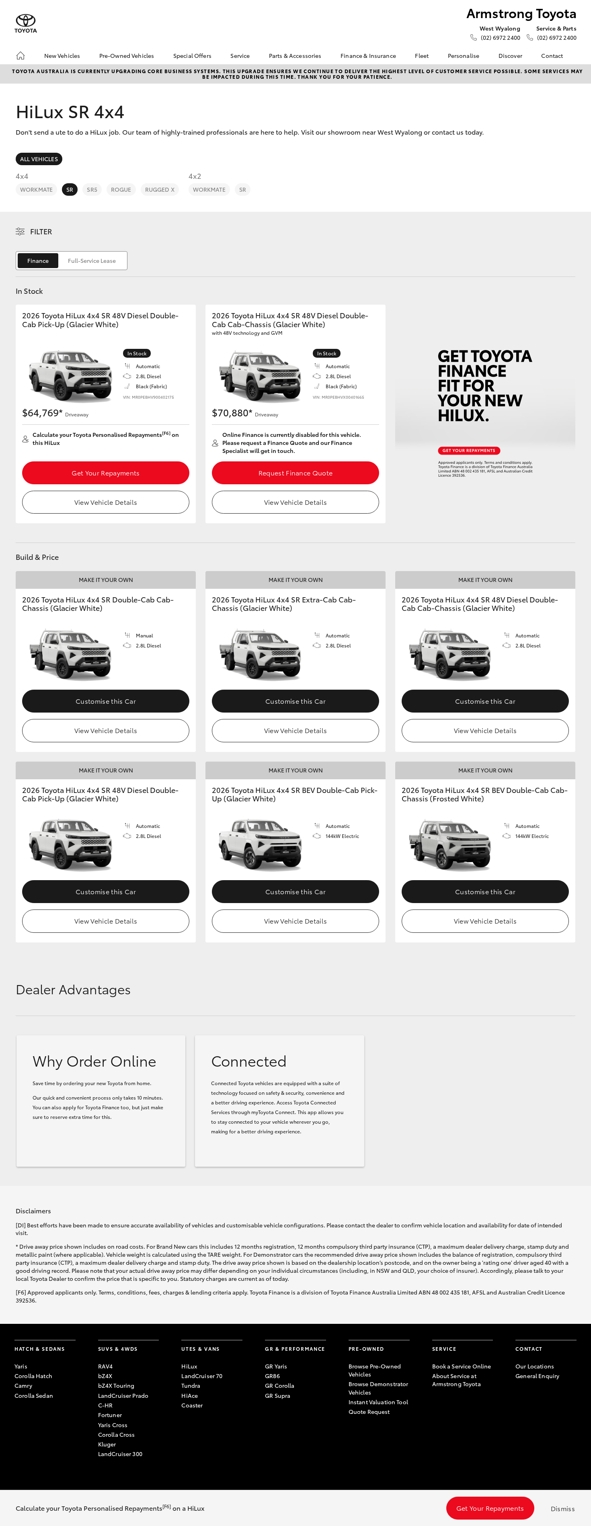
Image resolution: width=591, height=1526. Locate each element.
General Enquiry (537, 1376)
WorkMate (36, 189)
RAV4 (105, 1366)
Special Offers (192, 55)
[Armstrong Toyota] (25, 23)
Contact (552, 55)
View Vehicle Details (105, 501)
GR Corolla (279, 1385)
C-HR (105, 1405)
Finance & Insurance (368, 55)
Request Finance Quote (296, 472)
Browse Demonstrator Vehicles (378, 1388)
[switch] (71, 260)
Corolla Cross (116, 1434)
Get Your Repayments (106, 472)
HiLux (189, 1366)
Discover (510, 55)
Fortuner (110, 1415)
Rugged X (159, 189)
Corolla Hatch (33, 1376)
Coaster (192, 1405)
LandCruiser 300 (120, 1454)
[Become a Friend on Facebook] (520, 1400)
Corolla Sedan (33, 1395)
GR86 (272, 1376)
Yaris (20, 1366)
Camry (23, 1385)
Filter (41, 231)
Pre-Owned (366, 1348)
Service (240, 55)
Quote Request (369, 1411)
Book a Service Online (461, 1366)
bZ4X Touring (116, 1385)
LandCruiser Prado (123, 1395)
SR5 (92, 189)
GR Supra (277, 1395)
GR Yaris (276, 1366)
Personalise (464, 55)
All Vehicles (39, 159)
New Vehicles (62, 55)
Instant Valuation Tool (378, 1402)
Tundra (190, 1385)
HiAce (189, 1395)
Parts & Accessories (295, 55)
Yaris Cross (113, 1425)
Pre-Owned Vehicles (126, 55)
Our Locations (534, 1366)
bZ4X (105, 1376)
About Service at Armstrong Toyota (456, 1380)
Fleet (422, 55)
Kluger (107, 1444)
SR (69, 189)
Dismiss (563, 1508)
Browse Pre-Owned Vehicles (375, 1370)
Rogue (121, 189)
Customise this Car (106, 700)
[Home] (20, 55)
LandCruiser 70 (201, 1376)
